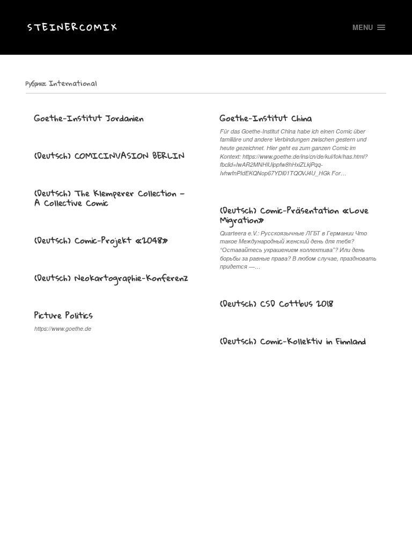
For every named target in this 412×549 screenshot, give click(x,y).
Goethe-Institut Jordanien (88, 118)
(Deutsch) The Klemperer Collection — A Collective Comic (109, 198)
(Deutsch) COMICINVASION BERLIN (109, 155)
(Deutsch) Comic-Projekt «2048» (101, 240)
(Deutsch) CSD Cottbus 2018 (276, 303)
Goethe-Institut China (266, 118)
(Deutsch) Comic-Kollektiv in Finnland (293, 341)
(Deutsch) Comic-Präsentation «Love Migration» (294, 215)
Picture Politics (63, 315)
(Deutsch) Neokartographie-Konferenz (111, 278)
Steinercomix (72, 27)
